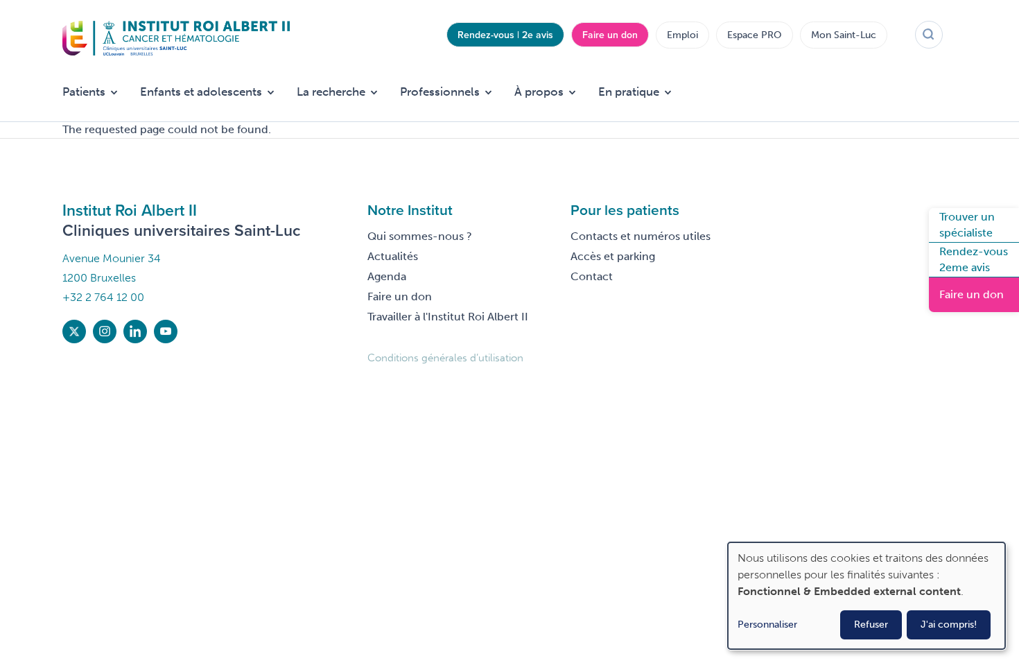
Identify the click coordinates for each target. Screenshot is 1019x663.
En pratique (628, 91)
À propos (539, 91)
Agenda (386, 276)
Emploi (682, 35)
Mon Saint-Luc (843, 35)
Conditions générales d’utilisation (445, 358)
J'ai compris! (949, 624)
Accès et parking (613, 256)
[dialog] (866, 595)
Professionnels (440, 91)
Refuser (871, 624)
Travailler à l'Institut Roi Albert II (447, 316)
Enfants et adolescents (201, 91)
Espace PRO (754, 35)
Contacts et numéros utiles (641, 236)
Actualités (392, 256)
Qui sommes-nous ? (419, 236)
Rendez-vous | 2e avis (505, 35)
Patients (83, 91)
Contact (592, 276)
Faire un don (610, 35)
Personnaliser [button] (767, 624)
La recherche (331, 91)
